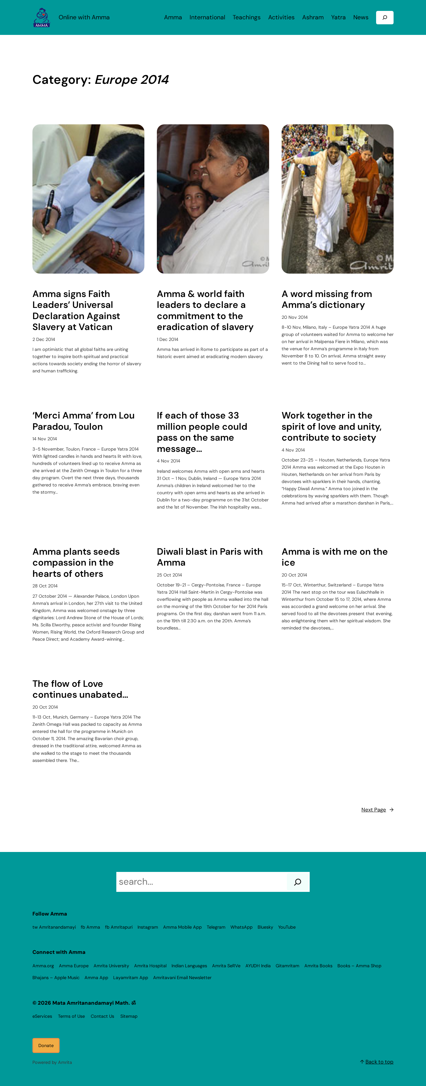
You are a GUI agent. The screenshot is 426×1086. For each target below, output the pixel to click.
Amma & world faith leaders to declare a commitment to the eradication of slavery (205, 311)
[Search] (297, 882)
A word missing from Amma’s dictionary (327, 300)
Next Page (377, 809)
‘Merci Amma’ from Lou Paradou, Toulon (83, 421)
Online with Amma (84, 17)
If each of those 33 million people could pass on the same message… (202, 432)
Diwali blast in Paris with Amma (210, 557)
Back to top (379, 1061)
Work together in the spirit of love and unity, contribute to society (332, 426)
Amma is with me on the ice (335, 557)
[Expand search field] (385, 17)
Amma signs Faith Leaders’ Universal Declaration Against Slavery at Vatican (76, 311)
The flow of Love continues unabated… (80, 689)
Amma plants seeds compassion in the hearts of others (76, 563)
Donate (46, 1045)
